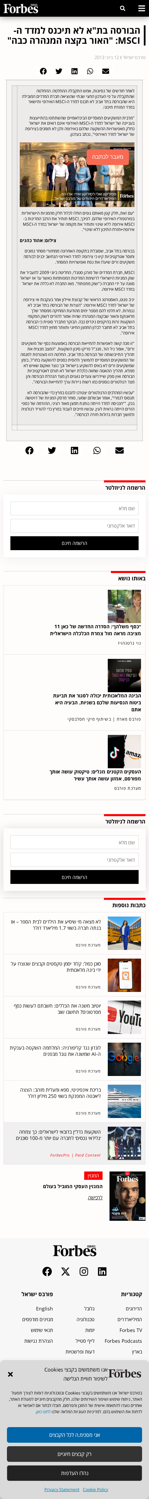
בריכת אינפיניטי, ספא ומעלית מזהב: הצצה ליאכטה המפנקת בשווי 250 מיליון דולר (60, 1092)
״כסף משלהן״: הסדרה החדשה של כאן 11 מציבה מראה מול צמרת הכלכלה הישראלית (95, 630)
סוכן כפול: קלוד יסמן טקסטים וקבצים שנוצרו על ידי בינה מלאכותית (56, 966)
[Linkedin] (102, 1271)
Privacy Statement (61, 1489)
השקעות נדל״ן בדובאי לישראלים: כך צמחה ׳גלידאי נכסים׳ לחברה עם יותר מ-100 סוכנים (58, 1134)
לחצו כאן (43, 1412)
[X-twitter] (65, 1271)
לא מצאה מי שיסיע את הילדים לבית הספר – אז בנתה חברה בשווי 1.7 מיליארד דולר (56, 924)
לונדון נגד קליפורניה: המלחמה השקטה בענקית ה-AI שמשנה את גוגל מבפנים (55, 1050)
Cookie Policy (95, 1489)
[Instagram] (84, 1271)
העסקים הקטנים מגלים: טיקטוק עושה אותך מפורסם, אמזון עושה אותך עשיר (95, 775)
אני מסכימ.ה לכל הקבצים (74, 1434)
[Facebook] (47, 1271)
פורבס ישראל (37, 1294)
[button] (10, 1374)
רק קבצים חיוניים (74, 1453)
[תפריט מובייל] (142, 8)
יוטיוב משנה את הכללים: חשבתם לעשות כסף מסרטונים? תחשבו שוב (57, 1008)
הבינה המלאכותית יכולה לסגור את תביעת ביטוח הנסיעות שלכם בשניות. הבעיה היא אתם (97, 702)
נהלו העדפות (74, 1472)
